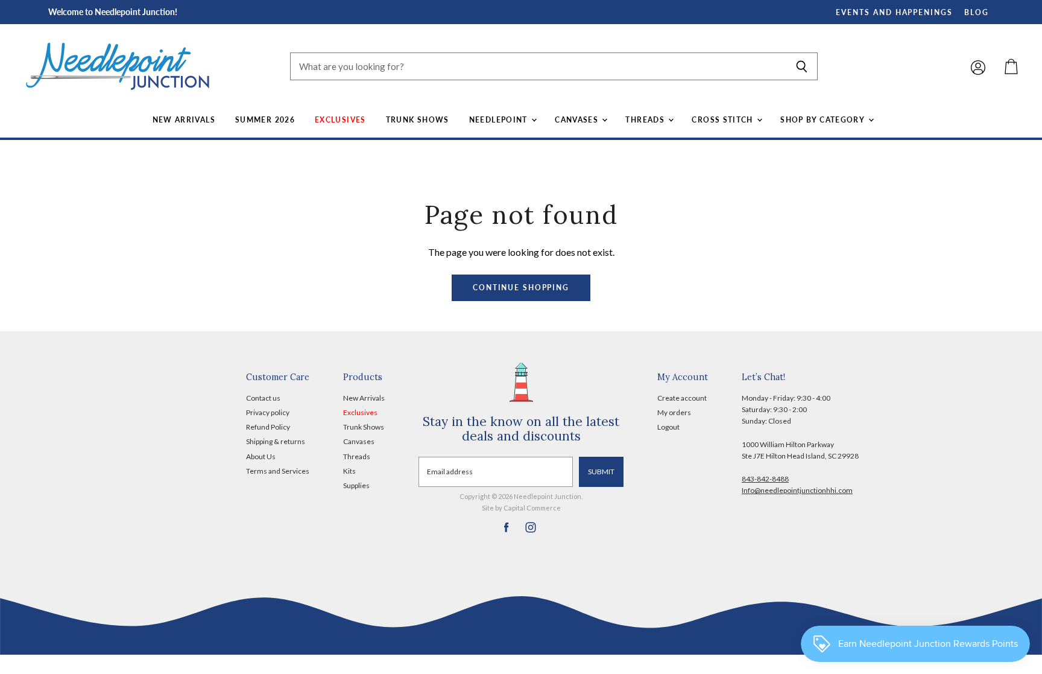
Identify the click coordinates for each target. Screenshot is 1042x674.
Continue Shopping (521, 287)
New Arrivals (184, 119)
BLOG (976, 12)
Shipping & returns (275, 441)
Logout (668, 426)
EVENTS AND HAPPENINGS (894, 12)
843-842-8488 (765, 478)
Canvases (578, 119)
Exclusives (340, 119)
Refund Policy (268, 426)
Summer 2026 (265, 119)
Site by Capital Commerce (521, 508)
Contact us (263, 397)
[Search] (802, 66)
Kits (349, 470)
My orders (674, 412)
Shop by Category (823, 119)
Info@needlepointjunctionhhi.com (797, 490)
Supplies (356, 485)
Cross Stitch (724, 119)
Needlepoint (499, 119)
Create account (682, 397)
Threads (646, 119)
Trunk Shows (417, 119)
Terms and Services (277, 470)
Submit (601, 471)
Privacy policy (267, 412)
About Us (261, 456)
